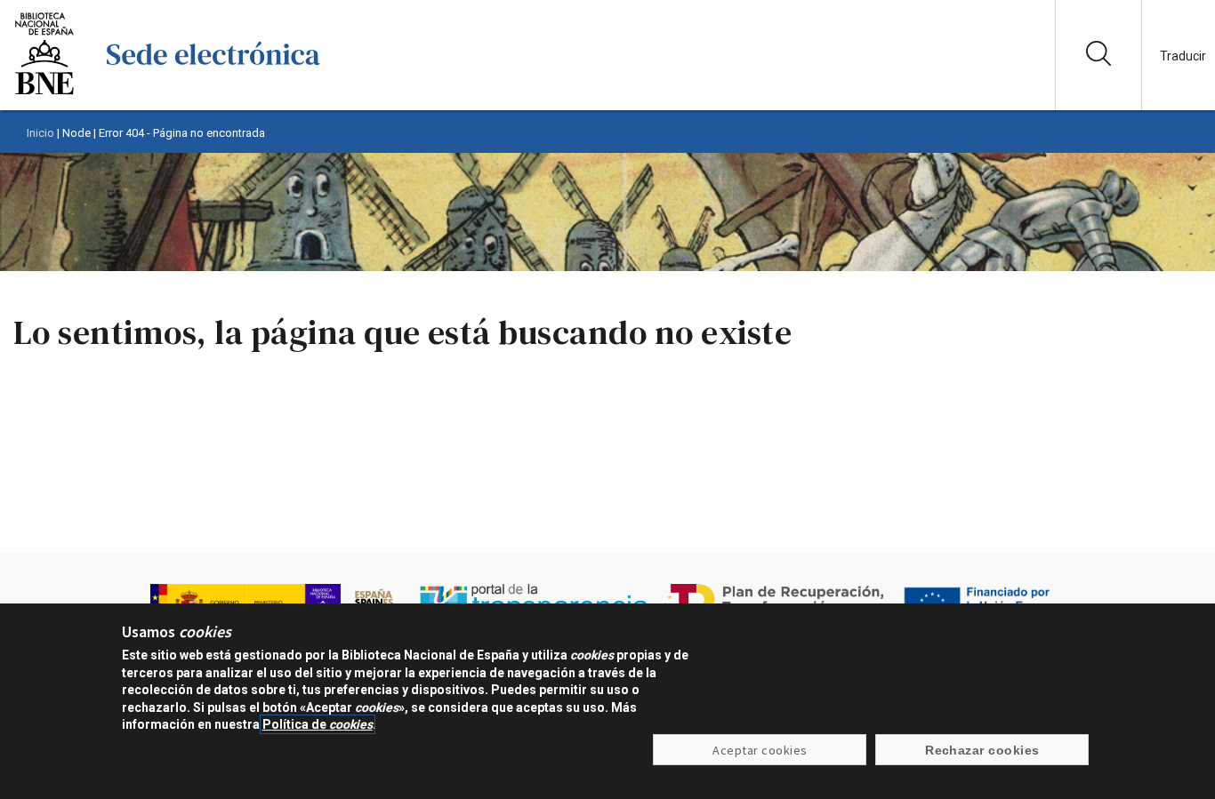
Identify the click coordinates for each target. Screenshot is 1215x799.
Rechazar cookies (982, 750)
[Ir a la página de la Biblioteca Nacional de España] (44, 92)
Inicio (40, 133)
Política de (317, 724)
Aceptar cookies (759, 750)
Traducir (1183, 56)
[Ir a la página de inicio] (213, 92)
